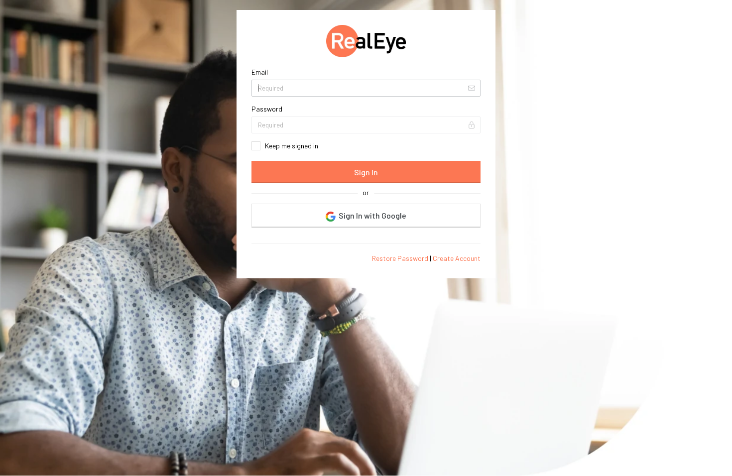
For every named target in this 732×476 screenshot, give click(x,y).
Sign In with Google (371, 215)
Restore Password (400, 258)
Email (259, 72)
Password (266, 109)
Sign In (366, 172)
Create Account (457, 258)
